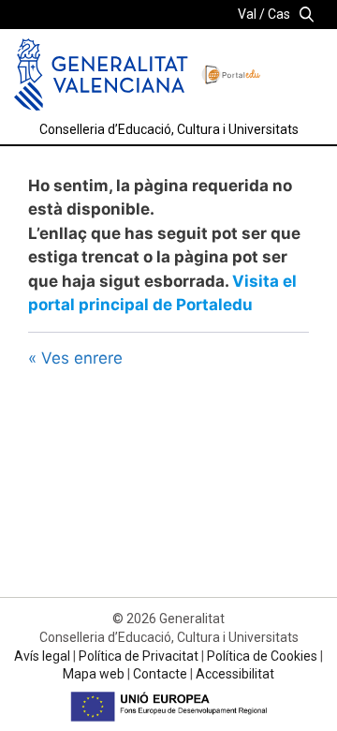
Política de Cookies (262, 656)
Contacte (160, 673)
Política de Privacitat (138, 656)
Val (247, 14)
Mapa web (94, 673)
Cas (279, 14)
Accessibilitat (235, 673)
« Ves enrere (75, 358)
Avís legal (42, 656)
